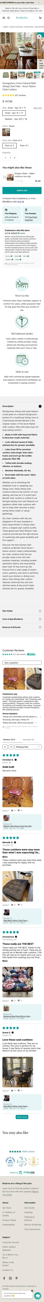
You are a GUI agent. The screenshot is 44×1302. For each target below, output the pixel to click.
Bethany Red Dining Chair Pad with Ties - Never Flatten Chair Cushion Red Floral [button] (17, 826)
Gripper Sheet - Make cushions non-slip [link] (24, 175)
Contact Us (7, 1270)
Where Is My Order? (8, 1264)
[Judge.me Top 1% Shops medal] (34, 1162)
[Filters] (11, 747)
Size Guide (29, 1208)
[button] (8, 95)
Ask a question (11, 662)
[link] (10, 177)
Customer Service (10, 1242)
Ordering (28, 1212)
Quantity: (6, 152)
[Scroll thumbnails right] (39, 679)
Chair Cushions (16, 27)
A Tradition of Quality (8, 1214)
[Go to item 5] (37, 75)
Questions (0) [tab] (28, 740)
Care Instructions (32, 1229)
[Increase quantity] (15, 157)
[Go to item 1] (5, 75)
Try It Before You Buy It (10, 1256)
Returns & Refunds (32, 1224)
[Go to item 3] (21, 75)
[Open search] (5, 747)
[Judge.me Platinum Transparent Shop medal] (10, 1162)
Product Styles (9, 1220)
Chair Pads (28, 27)
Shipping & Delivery (29, 1218)
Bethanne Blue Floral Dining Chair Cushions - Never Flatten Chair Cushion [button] (17, 1016)
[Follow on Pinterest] (16, 1278)
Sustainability (8, 1224)
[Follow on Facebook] (4, 1278)
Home (5, 27)
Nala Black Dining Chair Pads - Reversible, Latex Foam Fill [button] (16, 920)
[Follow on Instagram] (10, 1278)
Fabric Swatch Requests (9, 1248)
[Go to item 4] (29, 75)
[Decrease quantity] (6, 157)
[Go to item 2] (13, 75)
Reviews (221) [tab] (9, 740)
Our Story (6, 1208)
